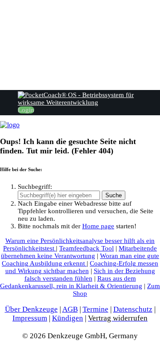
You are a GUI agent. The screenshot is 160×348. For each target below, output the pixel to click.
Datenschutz (132, 309)
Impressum (29, 318)
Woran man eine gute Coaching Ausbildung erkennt (80, 259)
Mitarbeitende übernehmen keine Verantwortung (79, 252)
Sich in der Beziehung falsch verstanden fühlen (89, 274)
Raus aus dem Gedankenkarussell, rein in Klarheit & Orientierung (71, 282)
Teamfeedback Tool (86, 248)
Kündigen (67, 318)
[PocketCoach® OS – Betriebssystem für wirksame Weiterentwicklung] (10, 125)
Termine (95, 309)
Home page (98, 226)
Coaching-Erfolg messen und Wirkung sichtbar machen (82, 267)
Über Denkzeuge (31, 309)
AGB (70, 309)
